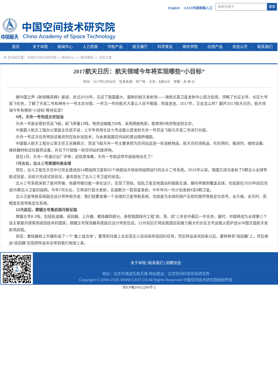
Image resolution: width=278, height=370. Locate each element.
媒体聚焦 (86, 58)
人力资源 (90, 47)
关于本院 (40, 47)
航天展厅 (140, 47)
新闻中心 (65, 47)
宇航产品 (115, 47)
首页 (16, 47)
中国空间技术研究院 (41, 58)
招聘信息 (173, 263)
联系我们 (265, 47)
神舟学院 (190, 47)
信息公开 (240, 47)
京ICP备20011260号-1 (139, 287)
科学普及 (165, 47)
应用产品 (215, 47)
